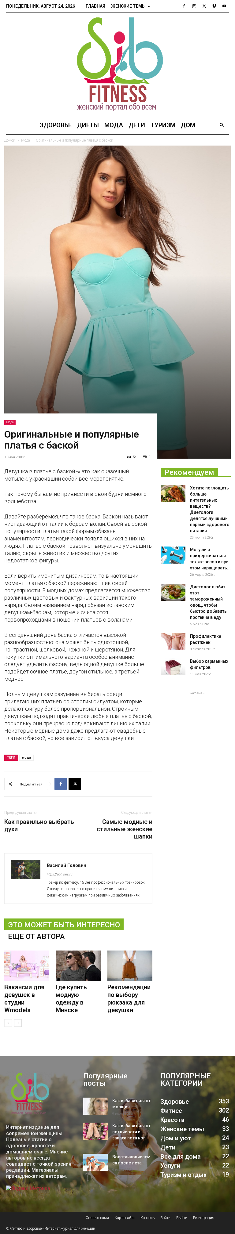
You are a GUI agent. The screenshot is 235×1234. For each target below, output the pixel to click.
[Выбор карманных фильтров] (173, 666)
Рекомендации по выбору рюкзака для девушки (129, 998)
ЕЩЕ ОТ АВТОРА (36, 936)
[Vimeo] (214, 6)
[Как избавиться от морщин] (95, 1106)
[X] (204, 6)
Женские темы (128, 6)
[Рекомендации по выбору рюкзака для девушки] (129, 966)
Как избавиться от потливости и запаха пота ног (131, 1131)
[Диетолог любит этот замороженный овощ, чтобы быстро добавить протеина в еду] (173, 592)
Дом (188, 125)
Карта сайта (125, 1218)
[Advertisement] (195, 726)
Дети (137, 125)
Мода (113, 125)
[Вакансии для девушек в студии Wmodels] (26, 966)
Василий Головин (66, 865)
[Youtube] (224, 6)
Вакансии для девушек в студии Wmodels (24, 998)
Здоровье (56, 125)
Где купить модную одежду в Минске (71, 998)
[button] (221, 125)
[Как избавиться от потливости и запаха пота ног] (95, 1131)
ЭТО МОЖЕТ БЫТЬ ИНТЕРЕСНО (64, 925)
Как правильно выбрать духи (39, 825)
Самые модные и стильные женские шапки (124, 829)
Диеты (88, 125)
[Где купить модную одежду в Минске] (78, 966)
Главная (95, 6)
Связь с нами (97, 1218)
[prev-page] (8, 1023)
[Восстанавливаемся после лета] (95, 1162)
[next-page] (18, 1023)
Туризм (163, 125)
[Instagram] (194, 6)
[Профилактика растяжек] (173, 641)
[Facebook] (183, 6)
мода (26, 758)
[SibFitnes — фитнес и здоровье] (117, 64)
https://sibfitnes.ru (60, 874)
